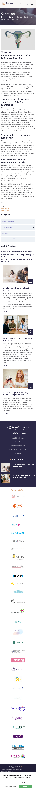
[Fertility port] (18, 566)
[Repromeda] (18, 688)
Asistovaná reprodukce (9, 239)
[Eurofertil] (18, 622)
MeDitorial (23, 767)
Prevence (5, 233)
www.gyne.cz (5, 210)
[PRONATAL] (18, 557)
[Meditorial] (18, 516)
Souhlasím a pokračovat (25, 787)
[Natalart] (18, 679)
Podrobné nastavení (10, 786)
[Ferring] (18, 746)
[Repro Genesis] (18, 611)
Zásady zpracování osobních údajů (11, 770)
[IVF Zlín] (18, 601)
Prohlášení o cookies (7, 772)
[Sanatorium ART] (18, 698)
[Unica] (18, 669)
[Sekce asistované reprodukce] (18, 548)
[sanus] (18, 591)
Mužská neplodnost (8, 222)
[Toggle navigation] (32, 4)
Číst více (5, 311)
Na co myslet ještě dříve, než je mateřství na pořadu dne (16, 260)
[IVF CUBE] (18, 496)
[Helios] (18, 583)
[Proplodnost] (18, 736)
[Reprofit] (18, 525)
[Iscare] (18, 533)
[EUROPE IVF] (18, 708)
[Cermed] (18, 642)
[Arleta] (18, 632)
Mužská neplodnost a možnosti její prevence (16, 252)
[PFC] (18, 506)
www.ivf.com (5, 208)
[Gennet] (18, 575)
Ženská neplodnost (8, 227)
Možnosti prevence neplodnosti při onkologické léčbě (17, 255)
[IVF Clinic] (18, 541)
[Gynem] (18, 756)
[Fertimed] (18, 660)
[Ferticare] (18, 727)
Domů (3, 17)
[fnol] (18, 651)
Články (11, 17)
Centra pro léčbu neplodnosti (18, 449)
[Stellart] (18, 718)
